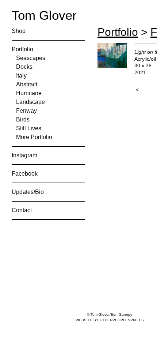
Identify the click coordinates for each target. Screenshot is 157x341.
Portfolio (22, 49)
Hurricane (29, 93)
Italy (21, 75)
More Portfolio (34, 137)
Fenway (26, 111)
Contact (22, 210)
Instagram (24, 155)
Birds (23, 119)
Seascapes (30, 58)
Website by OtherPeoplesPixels (110, 320)
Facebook (25, 173)
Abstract (26, 84)
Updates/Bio (28, 192)
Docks (24, 67)
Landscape (30, 102)
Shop (19, 31)
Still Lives (28, 128)
